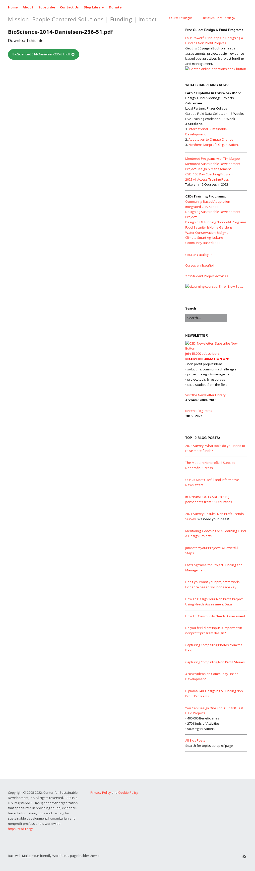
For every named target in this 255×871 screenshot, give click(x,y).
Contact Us (69, 7)
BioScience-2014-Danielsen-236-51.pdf (41, 54)
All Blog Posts (195, 740)
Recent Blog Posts (198, 410)
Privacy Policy (100, 792)
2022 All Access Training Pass (207, 179)
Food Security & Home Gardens (209, 227)
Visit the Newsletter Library (205, 395)
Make (26, 855)
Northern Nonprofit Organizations (214, 144)
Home (13, 7)
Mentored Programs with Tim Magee (212, 158)
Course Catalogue (180, 18)
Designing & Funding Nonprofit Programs (216, 222)
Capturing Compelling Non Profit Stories (215, 662)
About (28, 7)
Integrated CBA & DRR (201, 206)
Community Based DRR (202, 242)
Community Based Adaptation (207, 201)
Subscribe (46, 7)
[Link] (206, 856)
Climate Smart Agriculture (204, 237)
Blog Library (94, 7)
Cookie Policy (128, 792)
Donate (115, 7)
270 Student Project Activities (206, 276)
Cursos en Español (199, 265)
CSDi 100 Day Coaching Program (209, 174)
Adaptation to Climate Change (211, 139)
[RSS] (244, 856)
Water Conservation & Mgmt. (206, 232)
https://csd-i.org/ (20, 829)
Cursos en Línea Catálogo (218, 18)
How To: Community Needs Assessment (215, 616)
